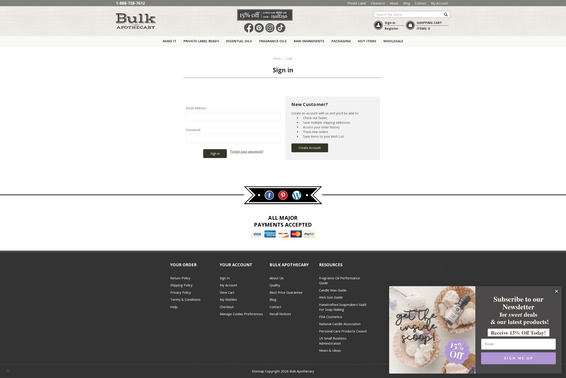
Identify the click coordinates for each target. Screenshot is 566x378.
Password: (193, 130)
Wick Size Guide (331, 297)
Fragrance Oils (273, 41)
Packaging (341, 41)
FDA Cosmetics (330, 316)
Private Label (356, 3)
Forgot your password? (246, 151)
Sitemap (258, 371)
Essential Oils (239, 41)
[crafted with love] (8, 369)
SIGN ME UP (518, 358)
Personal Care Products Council (343, 331)
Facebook (248, 28)
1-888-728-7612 (130, 3)
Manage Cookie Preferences (241, 314)
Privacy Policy (180, 292)
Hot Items (367, 41)
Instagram (270, 28)
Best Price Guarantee (286, 292)
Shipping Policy (181, 285)
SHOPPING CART (429, 23)
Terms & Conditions (185, 299)
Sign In (225, 278)
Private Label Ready (201, 41)
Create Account (310, 148)
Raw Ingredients (309, 41)
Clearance (378, 3)
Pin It (259, 28)
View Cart (227, 292)
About (394, 3)
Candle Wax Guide (332, 290)
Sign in (390, 23)
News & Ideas (330, 350)
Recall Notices (280, 314)
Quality (275, 285)
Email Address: (196, 108)
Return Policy (180, 278)
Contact (420, 3)
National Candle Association (340, 324)
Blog (406, 3)
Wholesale (393, 41)
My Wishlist (228, 299)
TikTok (280, 28)
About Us (277, 278)
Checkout (227, 307)
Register (391, 28)
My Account (439, 3)
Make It (169, 41)
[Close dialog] (556, 291)
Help (174, 307)
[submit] (445, 14)
